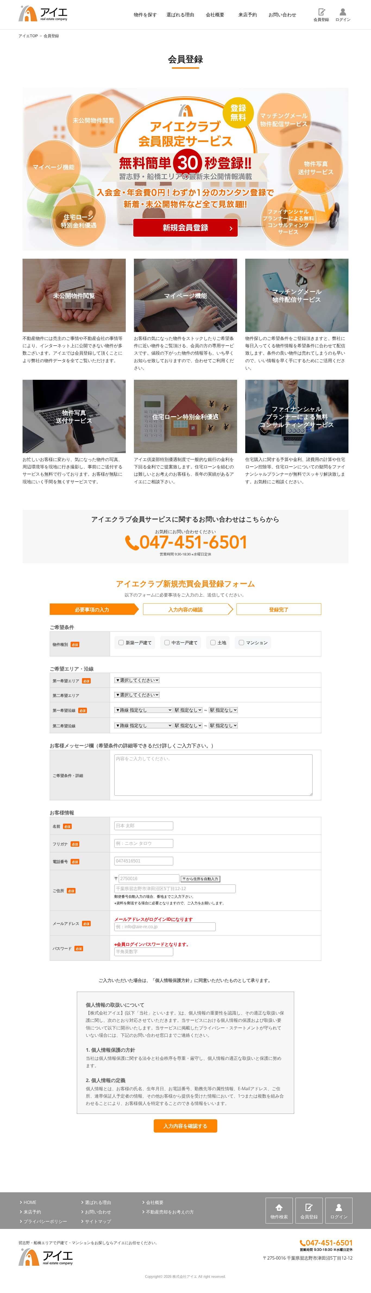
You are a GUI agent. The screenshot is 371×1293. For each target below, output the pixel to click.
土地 (222, 643)
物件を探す (145, 14)
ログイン (343, 19)
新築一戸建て (139, 643)
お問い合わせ (282, 14)
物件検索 (279, 1217)
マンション (257, 643)
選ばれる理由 (180, 14)
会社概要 (215, 14)
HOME (30, 1202)
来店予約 (247, 14)
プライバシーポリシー (45, 1221)
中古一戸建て (185, 643)
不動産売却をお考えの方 (170, 1212)
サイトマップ (98, 1221)
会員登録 (321, 19)
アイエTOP (28, 36)
